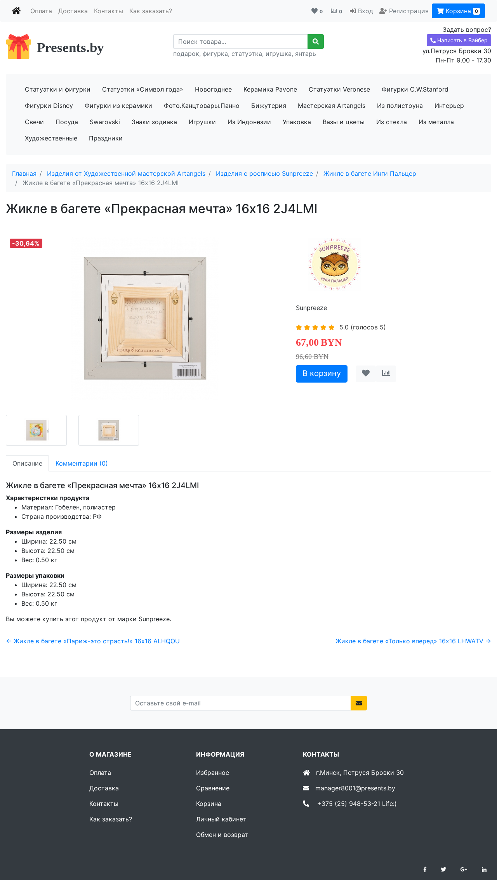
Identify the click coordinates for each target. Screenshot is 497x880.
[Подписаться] (359, 703)
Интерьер (449, 105)
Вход (365, 11)
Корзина (461, 11)
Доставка (73, 11)
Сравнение (212, 788)
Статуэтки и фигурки (57, 89)
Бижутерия (268, 105)
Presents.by (70, 47)
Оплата (41, 11)
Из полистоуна (400, 105)
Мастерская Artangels (331, 105)
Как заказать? (150, 11)
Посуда (67, 122)
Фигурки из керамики (118, 105)
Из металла (436, 122)
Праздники (106, 138)
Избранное (212, 772)
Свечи (34, 122)
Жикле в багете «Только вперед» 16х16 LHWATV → (413, 641)
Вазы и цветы (344, 122)
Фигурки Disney (49, 105)
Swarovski (105, 122)
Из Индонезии (249, 122)
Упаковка (297, 122)
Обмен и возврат (222, 834)
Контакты (108, 11)
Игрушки (202, 122)
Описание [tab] (27, 463)
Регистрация (409, 11)
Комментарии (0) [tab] (82, 463)
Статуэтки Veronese (339, 89)
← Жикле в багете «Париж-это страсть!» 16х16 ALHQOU (93, 641)
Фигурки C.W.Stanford (415, 89)
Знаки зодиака (154, 122)
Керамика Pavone (270, 89)
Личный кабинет (221, 819)
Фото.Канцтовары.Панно (202, 105)
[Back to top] (479, 843)
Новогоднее (213, 89)
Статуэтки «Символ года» (142, 89)
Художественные (51, 138)
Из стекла (391, 122)
